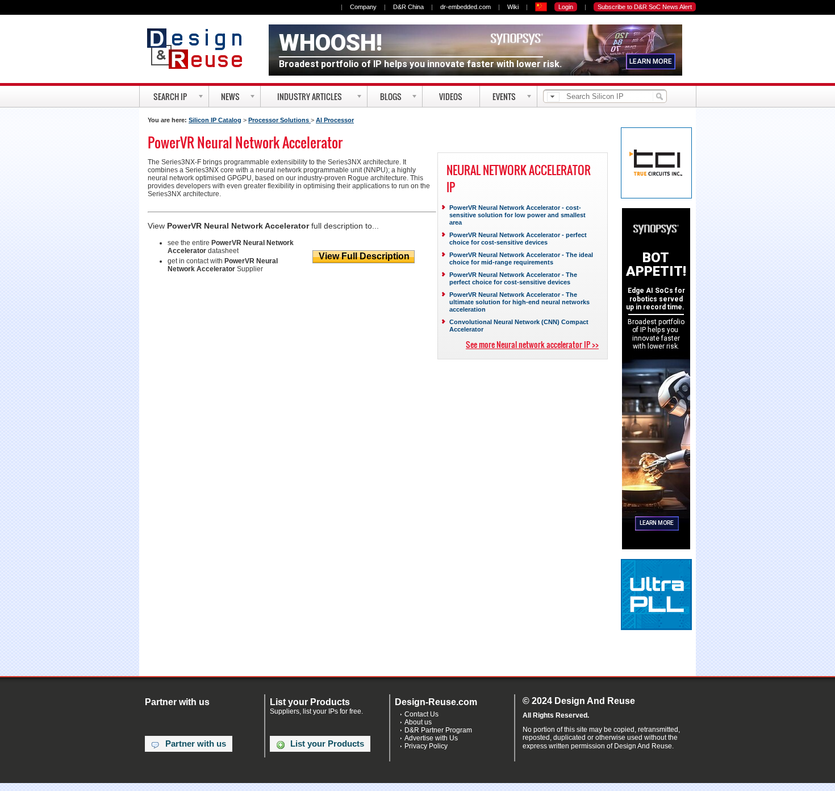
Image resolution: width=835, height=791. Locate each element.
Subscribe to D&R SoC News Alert (645, 6)
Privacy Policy (426, 746)
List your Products (327, 743)
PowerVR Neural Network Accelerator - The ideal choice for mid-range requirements (521, 258)
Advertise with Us (431, 738)
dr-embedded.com (465, 6)
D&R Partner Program (438, 730)
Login (565, 6)
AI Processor (335, 120)
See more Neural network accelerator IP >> (532, 344)
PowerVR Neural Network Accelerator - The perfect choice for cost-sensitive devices (513, 278)
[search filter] (553, 97)
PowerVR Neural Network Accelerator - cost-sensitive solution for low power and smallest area (517, 215)
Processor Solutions (279, 120)
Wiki (513, 6)
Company (363, 6)
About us (418, 722)
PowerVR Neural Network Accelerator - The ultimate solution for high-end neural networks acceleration (519, 302)
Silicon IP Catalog (215, 120)
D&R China (408, 6)
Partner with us (195, 743)
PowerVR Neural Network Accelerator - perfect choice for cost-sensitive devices (518, 238)
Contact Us (421, 714)
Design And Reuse (200, 48)
